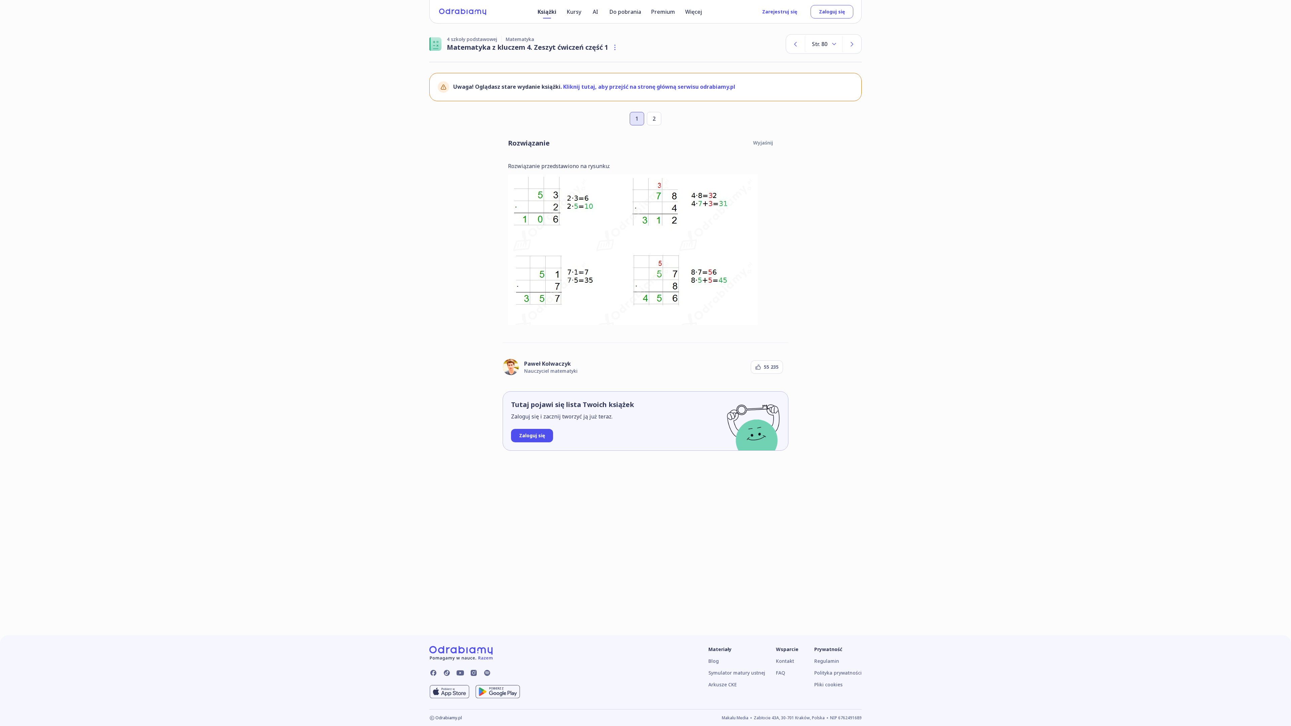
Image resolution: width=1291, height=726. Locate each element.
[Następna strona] (852, 44)
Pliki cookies (828, 684)
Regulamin (826, 661)
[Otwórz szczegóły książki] (615, 47)
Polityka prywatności (838, 673)
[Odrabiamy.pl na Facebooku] (433, 673)
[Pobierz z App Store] (449, 691)
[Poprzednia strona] (795, 44)
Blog (713, 661)
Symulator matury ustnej (736, 673)
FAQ (780, 673)
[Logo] (462, 11)
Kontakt (785, 661)
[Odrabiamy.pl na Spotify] (487, 673)
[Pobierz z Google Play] (497, 691)
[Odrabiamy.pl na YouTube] (460, 673)
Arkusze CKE (722, 684)
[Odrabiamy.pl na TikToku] (447, 673)
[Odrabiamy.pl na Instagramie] (474, 673)
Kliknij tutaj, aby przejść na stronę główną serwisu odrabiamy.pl (649, 86)
